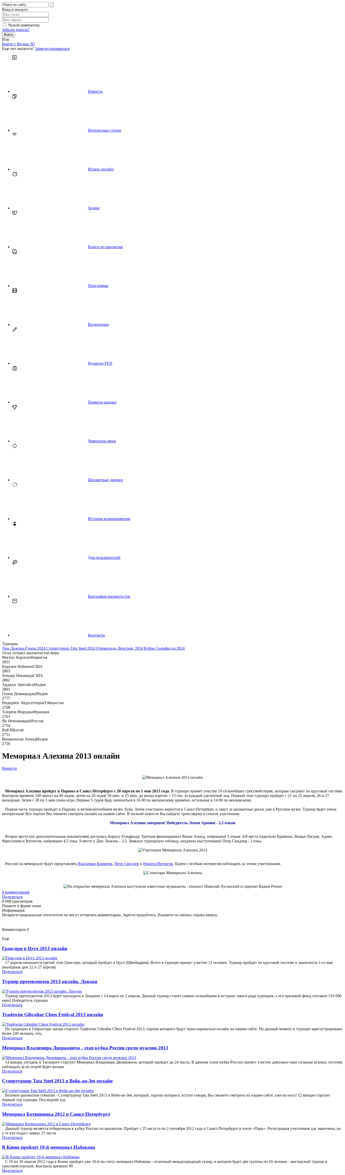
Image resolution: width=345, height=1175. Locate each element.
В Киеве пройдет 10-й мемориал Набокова (48, 1147)
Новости (9, 768)
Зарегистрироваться (52, 48)
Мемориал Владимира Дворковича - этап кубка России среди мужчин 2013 (85, 1047)
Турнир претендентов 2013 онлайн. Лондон (49, 981)
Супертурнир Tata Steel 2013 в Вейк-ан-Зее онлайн (57, 1080)
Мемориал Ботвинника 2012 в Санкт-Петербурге (56, 1114)
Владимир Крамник (95, 864)
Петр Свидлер (126, 864)
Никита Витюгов (158, 864)
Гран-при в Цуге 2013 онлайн (34, 948)
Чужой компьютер (24, 25)
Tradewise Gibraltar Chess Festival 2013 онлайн (52, 1014)
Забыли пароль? (16, 29)
